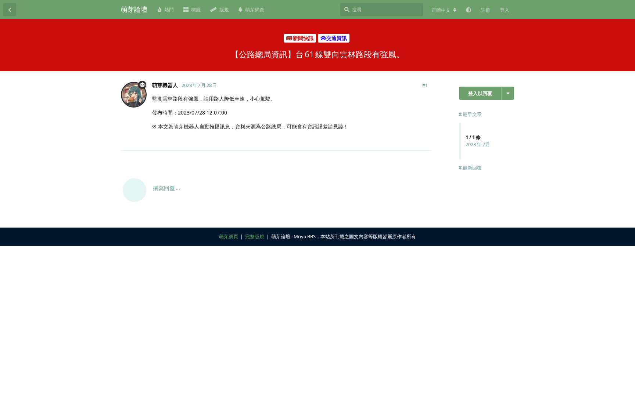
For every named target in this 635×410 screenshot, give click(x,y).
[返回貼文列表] (9, 9)
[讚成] (394, 141)
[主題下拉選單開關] (508, 93)
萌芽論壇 (134, 9)
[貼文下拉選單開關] (424, 141)
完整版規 (254, 236)
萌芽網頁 (228, 236)
